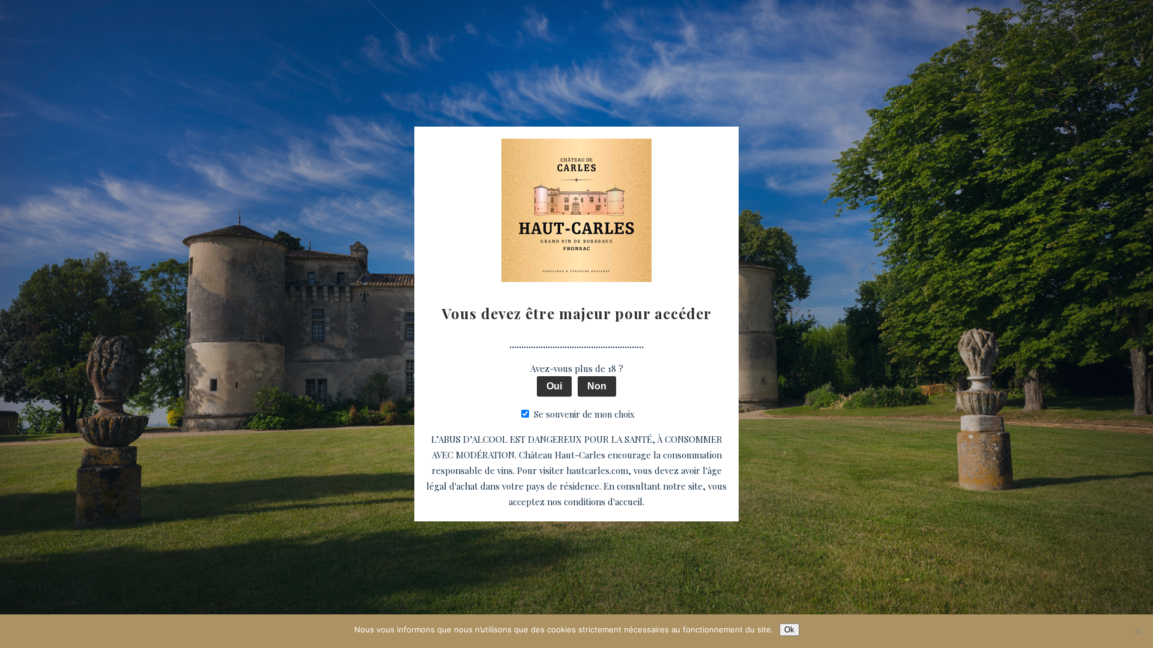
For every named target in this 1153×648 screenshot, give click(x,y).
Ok (789, 629)
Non (597, 386)
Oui (554, 386)
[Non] (1138, 631)
